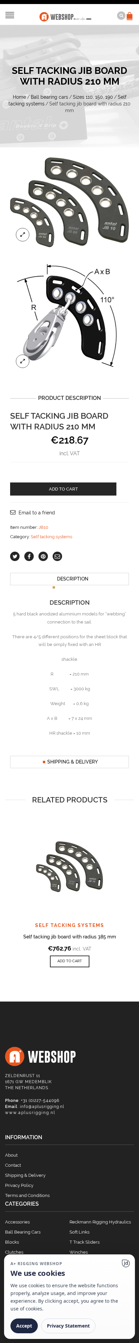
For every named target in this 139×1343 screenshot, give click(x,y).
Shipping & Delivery (72, 762)
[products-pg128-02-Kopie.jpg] (69, 201)
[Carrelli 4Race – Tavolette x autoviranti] (69, 315)
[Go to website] (126, 1263)
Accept (24, 1326)
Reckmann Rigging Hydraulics (100, 1221)
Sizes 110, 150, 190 (93, 97)
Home (19, 97)
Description (72, 579)
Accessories (17, 1221)
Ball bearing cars (49, 97)
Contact (13, 1165)
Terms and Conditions (27, 1195)
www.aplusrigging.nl (30, 1112)
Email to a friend (37, 512)
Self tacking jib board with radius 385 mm (69, 936)
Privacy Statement (68, 1326)
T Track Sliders (85, 1242)
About (11, 1155)
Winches (79, 1252)
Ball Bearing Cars (22, 1232)
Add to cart (63, 489)
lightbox (22, 234)
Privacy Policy (19, 1185)
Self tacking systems (51, 536)
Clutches (14, 1252)
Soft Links (79, 1232)
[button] (69, 961)
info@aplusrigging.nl (42, 1106)
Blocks (12, 1242)
